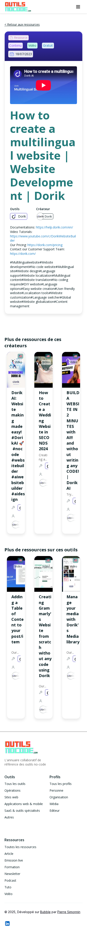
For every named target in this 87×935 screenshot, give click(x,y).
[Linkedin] (7, 923)
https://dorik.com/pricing (44, 245)
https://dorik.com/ (23, 253)
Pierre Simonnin (68, 912)
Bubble (45, 912)
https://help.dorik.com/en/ (54, 227)
